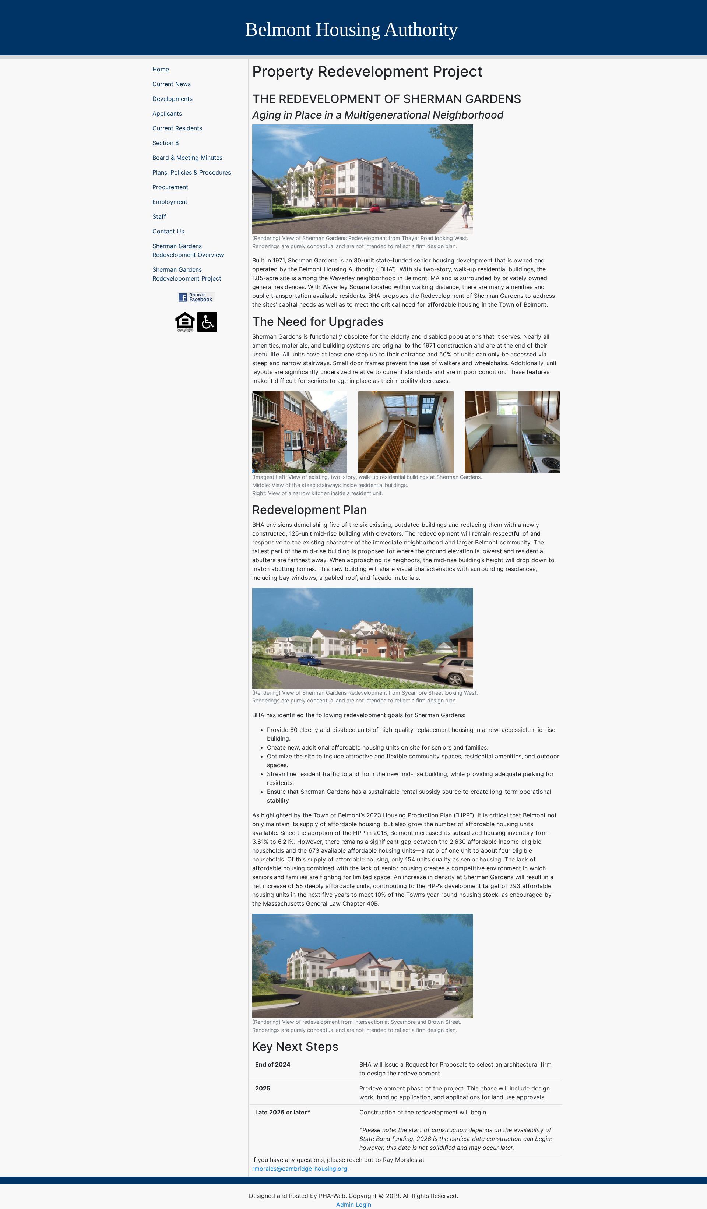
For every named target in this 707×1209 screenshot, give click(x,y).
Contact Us (168, 231)
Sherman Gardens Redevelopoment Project (186, 274)
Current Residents (177, 128)
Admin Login (353, 1204)
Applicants (167, 113)
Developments (172, 98)
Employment (169, 201)
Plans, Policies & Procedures (191, 172)
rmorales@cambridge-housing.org (299, 1168)
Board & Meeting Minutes (187, 157)
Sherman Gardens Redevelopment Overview (188, 250)
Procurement (170, 187)
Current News (171, 84)
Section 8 (165, 143)
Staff (159, 216)
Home (160, 69)
